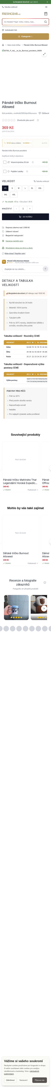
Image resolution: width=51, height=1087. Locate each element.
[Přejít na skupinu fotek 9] (6, 628)
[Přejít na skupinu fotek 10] (12, 628)
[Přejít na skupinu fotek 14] (38, 628)
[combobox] (25, 22)
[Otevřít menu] (46, 7)
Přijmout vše (39, 1080)
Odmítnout (10, 1080)
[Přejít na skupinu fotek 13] (32, 628)
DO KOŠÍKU (27, 217)
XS (5, 188)
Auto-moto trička (13, 45)
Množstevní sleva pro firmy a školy (19, 248)
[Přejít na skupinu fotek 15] (45, 628)
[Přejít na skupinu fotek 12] (25, 628)
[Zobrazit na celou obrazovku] (44, 54)
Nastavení (23, 1080)
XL (32, 188)
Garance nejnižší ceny (14, 241)
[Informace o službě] (33, 162)
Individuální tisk (11, 30)
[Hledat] (45, 22)
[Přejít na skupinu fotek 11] (19, 628)
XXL (40, 188)
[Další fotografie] (44, 608)
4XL (13, 195)
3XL (5, 195)
